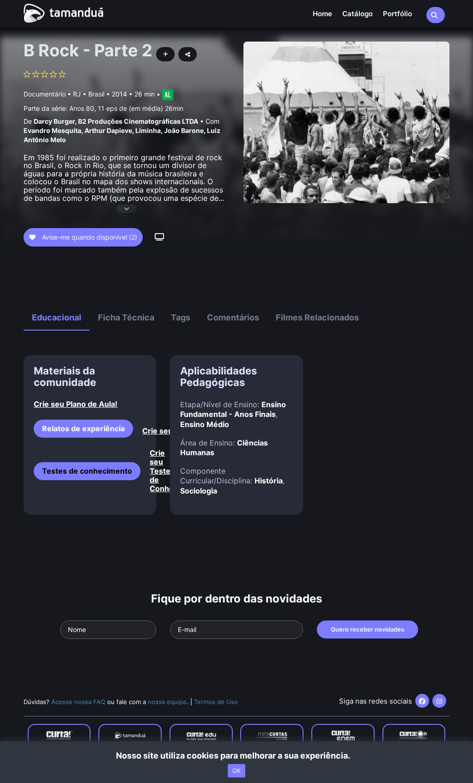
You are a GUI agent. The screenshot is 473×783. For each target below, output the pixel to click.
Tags (180, 317)
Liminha (148, 130)
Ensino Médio (204, 424)
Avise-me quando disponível (88, 237)
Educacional (56, 317)
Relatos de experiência (83, 428)
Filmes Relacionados (317, 317)
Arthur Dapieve (108, 130)
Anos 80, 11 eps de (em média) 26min (126, 108)
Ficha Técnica (126, 317)
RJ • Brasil (88, 94)
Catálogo (357, 13)
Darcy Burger (54, 121)
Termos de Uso (216, 701)
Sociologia (198, 490)
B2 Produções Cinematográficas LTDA (138, 121)
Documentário (45, 94)
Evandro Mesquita (52, 130)
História (269, 480)
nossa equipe (167, 701)
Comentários (233, 317)
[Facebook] (422, 701)
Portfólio (397, 13)
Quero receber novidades (367, 629)
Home (322, 13)
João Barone (184, 130)
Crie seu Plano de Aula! (75, 404)
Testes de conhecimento (87, 471)
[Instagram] (439, 701)
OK (236, 770)
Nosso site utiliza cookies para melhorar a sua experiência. (237, 755)
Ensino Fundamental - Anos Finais (233, 409)
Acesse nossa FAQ (78, 701)
